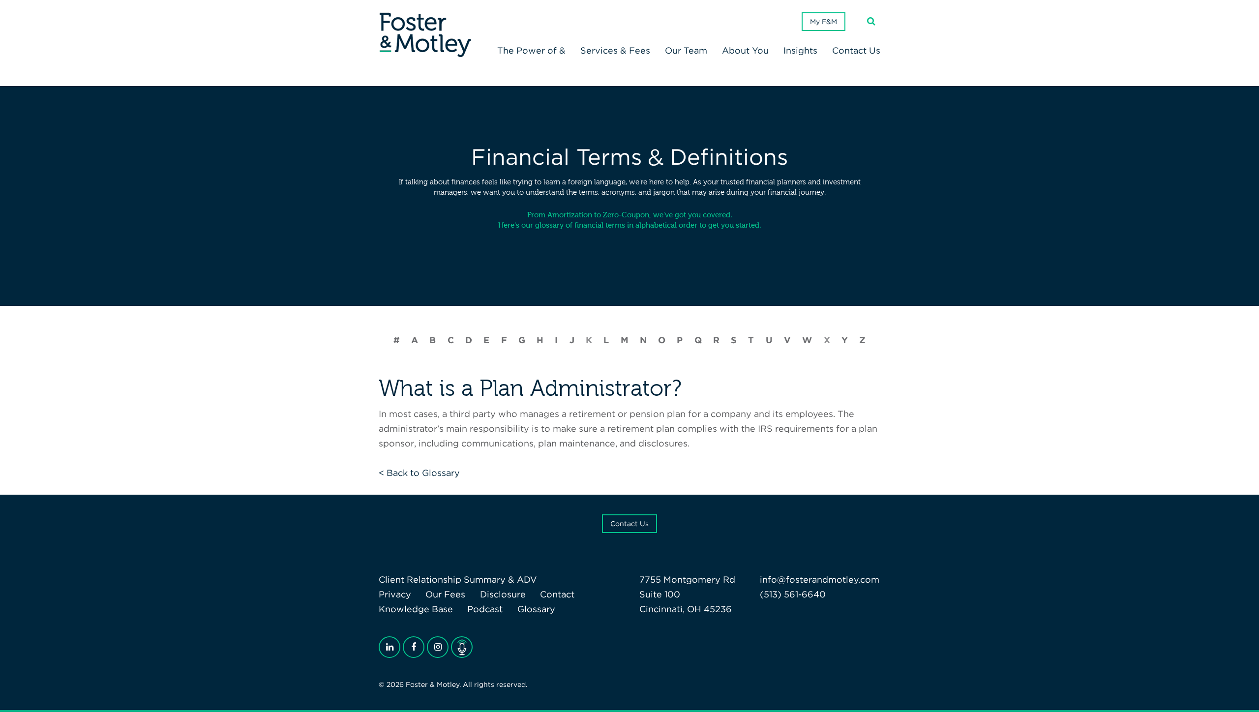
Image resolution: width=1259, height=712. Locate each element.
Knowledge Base (416, 609)
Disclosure (503, 594)
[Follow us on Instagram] (438, 647)
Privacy (395, 594)
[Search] (871, 21)
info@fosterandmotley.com (819, 579)
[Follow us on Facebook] (413, 647)
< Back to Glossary (419, 473)
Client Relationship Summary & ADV (458, 579)
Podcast (485, 609)
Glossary (536, 609)
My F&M (823, 22)
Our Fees (445, 594)
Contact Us (629, 524)
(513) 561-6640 (793, 594)
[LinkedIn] (389, 647)
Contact (557, 594)
